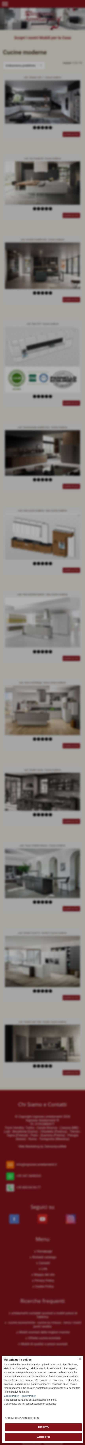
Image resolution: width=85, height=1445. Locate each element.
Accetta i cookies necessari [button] (43, 1427)
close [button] (79, 1359)
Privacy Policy (28, 1396)
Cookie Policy (11, 1396)
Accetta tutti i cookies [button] (43, 1437)
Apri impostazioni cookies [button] (22, 1418)
